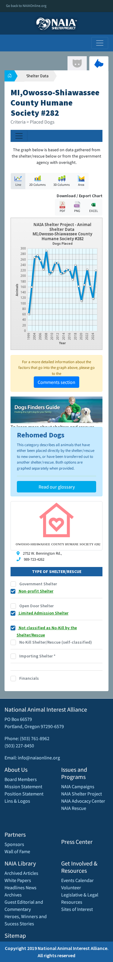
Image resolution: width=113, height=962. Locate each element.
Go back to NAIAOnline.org (26, 5)
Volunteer (71, 887)
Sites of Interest (77, 909)
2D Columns (37, 184)
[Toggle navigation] (99, 43)
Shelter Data (37, 75)
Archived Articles (21, 873)
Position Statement (24, 794)
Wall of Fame (17, 851)
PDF (62, 211)
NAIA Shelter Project (81, 794)
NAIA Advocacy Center (83, 801)
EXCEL (93, 211)
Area (81, 184)
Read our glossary (57, 487)
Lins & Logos (17, 801)
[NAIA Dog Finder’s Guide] (56, 409)
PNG (77, 211)
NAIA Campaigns (77, 786)
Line (18, 184)
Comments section (56, 382)
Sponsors (14, 844)
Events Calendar (77, 880)
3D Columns (61, 184)
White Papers (18, 880)
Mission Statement (23, 786)
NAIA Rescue (73, 808)
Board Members (21, 779)
